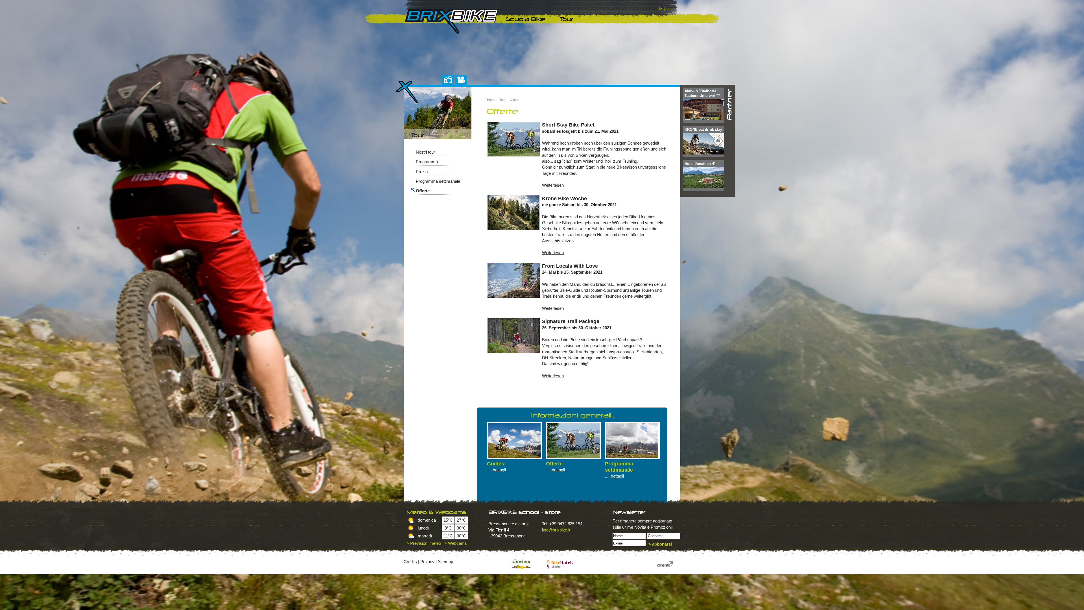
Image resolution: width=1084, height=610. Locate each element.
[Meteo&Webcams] (440, 512)
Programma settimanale (438, 181)
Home (491, 99)
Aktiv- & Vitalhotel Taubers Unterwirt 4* (702, 93)
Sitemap (445, 561)
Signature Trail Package (570, 321)
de (659, 8)
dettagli (499, 469)
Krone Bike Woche (564, 198)
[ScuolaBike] (526, 19)
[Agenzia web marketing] (665, 564)
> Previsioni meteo (423, 543)
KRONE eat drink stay (703, 129)
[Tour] (567, 19)
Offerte (423, 190)
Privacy (427, 561)
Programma (427, 161)
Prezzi (422, 171)
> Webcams (455, 543)
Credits (410, 561)
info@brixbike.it (556, 530)
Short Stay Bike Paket (568, 125)
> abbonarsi (660, 544)
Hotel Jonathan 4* (700, 164)
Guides (495, 464)
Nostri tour (425, 152)
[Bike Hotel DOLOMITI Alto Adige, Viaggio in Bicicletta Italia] (559, 564)
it (669, 8)
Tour (502, 99)
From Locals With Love (570, 266)
